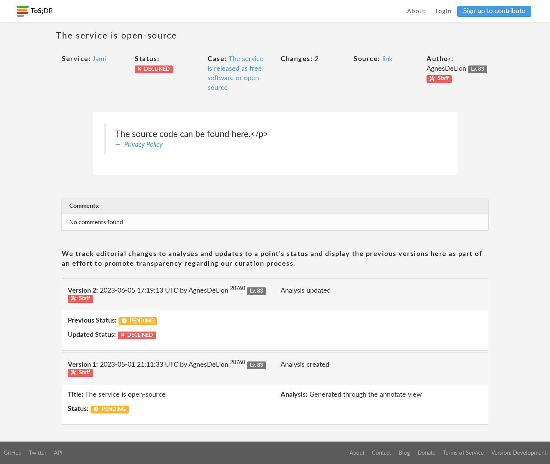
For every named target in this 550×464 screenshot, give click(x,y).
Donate (427, 453)
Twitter (37, 453)
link (387, 59)
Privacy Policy (143, 144)
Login (444, 11)
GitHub (12, 453)
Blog (404, 453)
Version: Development (518, 453)
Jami (99, 59)
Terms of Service (463, 453)
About (416, 11)
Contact (381, 453)
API (58, 453)
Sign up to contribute (494, 11)
